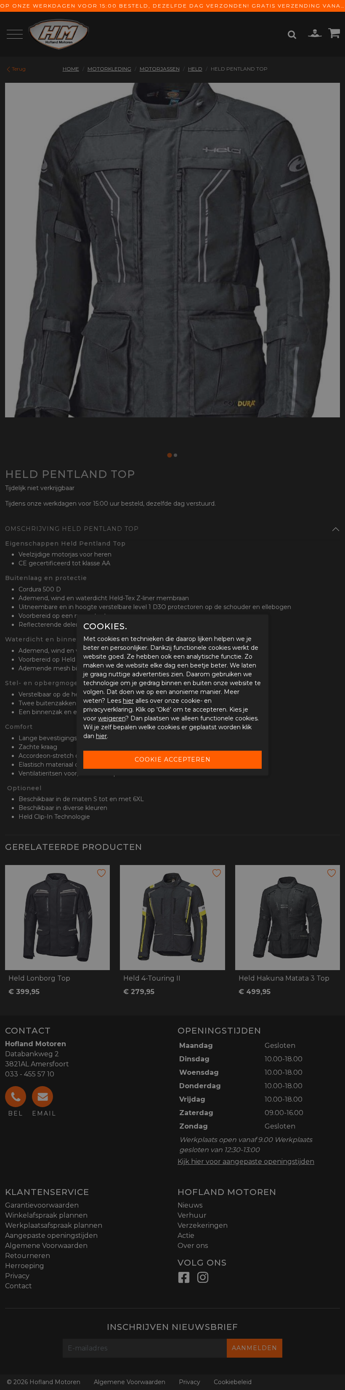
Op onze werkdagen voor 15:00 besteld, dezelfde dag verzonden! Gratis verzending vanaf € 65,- (172, 6)
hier (128, 700)
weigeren (111, 718)
